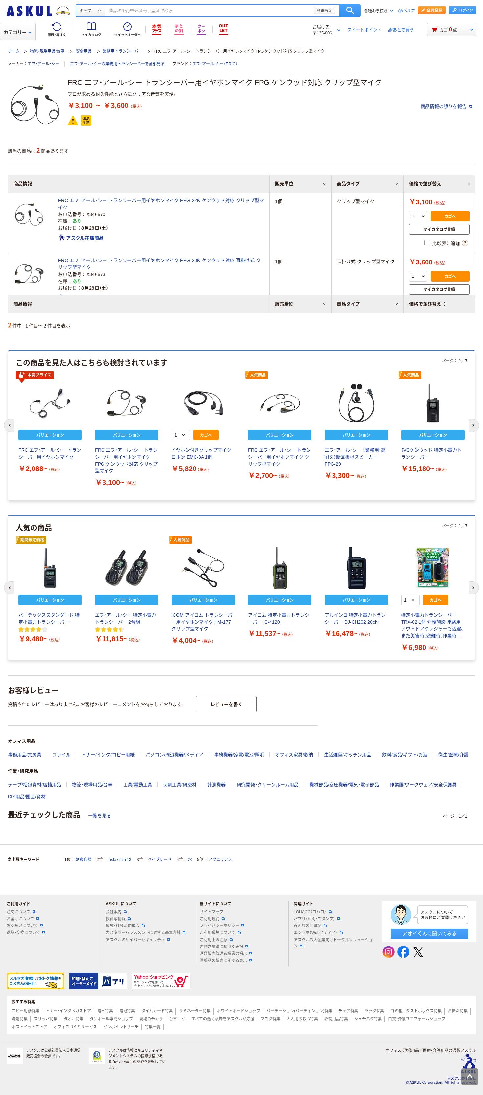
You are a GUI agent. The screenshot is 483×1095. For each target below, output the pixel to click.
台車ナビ (177, 1019)
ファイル (61, 754)
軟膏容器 (83, 859)
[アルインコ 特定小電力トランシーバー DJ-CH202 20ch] (356, 568)
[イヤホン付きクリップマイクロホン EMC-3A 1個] (203, 403)
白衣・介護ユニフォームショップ (416, 1019)
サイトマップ (211, 912)
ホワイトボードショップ (238, 1011)
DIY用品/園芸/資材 (27, 796)
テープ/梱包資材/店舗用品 (34, 784)
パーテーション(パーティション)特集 (299, 1011)
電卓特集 (105, 1011)
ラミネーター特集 (195, 1011)
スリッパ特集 (46, 1019)
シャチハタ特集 (368, 1019)
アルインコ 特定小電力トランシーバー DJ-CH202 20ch (355, 618)
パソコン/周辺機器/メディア (174, 754)
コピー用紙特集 (25, 1011)
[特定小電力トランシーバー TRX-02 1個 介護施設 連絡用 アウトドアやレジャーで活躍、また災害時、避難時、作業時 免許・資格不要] (433, 568)
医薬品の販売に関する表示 (223, 960)
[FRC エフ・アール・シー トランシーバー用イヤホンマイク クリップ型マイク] (279, 403)
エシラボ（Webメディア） (315, 932)
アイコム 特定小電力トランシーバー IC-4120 (278, 618)
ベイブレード (160, 859)
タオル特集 (73, 1019)
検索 (350, 10)
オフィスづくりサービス (75, 1027)
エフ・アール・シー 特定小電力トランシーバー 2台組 (125, 618)
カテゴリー (15, 32)
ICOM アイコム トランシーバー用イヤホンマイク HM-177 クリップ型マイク (202, 621)
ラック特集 (374, 1011)
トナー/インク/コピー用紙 (108, 754)
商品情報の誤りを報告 (444, 106)
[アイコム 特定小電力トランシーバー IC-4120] (279, 568)
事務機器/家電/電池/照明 (239, 754)
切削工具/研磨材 (179, 784)
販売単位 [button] (284, 304)
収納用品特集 (336, 1019)
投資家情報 (116, 919)
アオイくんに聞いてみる (429, 933)
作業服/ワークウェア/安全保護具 (423, 784)
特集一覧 (153, 1027)
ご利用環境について (217, 932)
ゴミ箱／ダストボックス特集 (416, 1011)
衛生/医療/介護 (453, 754)
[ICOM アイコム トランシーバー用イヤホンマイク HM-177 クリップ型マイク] (203, 568)
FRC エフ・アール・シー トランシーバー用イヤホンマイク (49, 453)
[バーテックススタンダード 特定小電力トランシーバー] (50, 568)
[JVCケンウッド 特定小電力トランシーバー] (433, 403)
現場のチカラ (151, 1019)
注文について (18, 912)
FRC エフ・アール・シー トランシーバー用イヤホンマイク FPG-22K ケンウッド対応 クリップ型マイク (161, 204)
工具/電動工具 (137, 784)
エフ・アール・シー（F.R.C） (215, 64)
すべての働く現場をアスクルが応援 (222, 1019)
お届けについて (20, 919)
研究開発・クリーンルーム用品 (268, 784)
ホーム (14, 51)
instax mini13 (119, 859)
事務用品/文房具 (24, 754)
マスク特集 (270, 1019)
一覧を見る (99, 815)
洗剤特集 (20, 1019)
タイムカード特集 (157, 1011)
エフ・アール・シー (43, 64)
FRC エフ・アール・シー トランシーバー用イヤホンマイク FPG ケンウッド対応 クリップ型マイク (126, 460)
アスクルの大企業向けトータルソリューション (333, 943)
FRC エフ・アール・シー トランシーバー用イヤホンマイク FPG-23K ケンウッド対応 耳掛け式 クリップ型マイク (159, 264)
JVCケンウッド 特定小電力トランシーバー (431, 453)
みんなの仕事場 (307, 926)
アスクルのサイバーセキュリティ (135, 940)
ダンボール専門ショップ (111, 1019)
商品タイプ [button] (348, 304)
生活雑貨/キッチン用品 (347, 754)
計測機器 (216, 784)
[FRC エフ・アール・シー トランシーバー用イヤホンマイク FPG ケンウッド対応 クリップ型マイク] (126, 403)
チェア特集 (348, 1011)
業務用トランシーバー (122, 51)
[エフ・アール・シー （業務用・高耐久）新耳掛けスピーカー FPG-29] (356, 403)
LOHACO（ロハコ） (310, 912)
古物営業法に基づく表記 (221, 947)
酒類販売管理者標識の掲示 (223, 953)
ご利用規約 (209, 919)
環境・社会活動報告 (122, 926)
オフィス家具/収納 (294, 754)
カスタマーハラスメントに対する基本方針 (143, 932)
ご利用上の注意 (213, 940)
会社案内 (114, 912)
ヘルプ (409, 11)
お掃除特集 (458, 1011)
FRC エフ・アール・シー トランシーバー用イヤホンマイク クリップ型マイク (279, 457)
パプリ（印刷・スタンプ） (314, 919)
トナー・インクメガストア (68, 1011)
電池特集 (127, 1011)
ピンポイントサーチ (121, 1027)
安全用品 (84, 51)
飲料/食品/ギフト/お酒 (404, 754)
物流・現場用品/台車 (47, 51)
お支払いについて (22, 926)
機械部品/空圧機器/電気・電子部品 (344, 784)
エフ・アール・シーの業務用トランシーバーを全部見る (117, 64)
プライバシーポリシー (219, 926)
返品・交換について (23, 932)
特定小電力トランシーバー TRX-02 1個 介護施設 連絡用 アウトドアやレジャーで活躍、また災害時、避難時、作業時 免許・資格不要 (432, 625)
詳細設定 (325, 10)
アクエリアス (220, 859)
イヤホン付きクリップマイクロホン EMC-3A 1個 (201, 453)
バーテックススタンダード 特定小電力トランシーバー (49, 618)
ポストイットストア (29, 1027)
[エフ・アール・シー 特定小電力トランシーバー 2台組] (126, 568)
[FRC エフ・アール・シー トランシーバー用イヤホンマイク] (50, 403)
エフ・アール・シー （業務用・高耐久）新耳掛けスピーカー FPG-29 (355, 457)
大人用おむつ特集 (302, 1019)
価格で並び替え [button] (425, 304)
